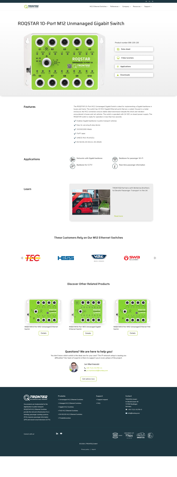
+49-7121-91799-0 (133, 410)
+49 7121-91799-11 (94, 368)
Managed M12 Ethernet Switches (69, 403)
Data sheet (125, 49)
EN (149, 1)
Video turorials (127, 58)
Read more (118, 216)
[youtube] (61, 433)
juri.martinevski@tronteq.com (97, 370)
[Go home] (35, 397)
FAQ (98, 403)
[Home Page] (31, 6)
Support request (102, 400)
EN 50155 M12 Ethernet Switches (70, 414)
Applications (125, 66)
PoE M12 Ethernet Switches (68, 411)
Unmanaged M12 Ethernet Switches (70, 400)
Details (43, 333)
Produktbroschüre (64, 418)
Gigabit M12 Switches (66, 407)
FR (152, 1)
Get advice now (88, 379)
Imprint (94, 449)
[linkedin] (57, 433)
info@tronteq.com (132, 413)
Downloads (125, 75)
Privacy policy (86, 449)
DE (146, 1)
